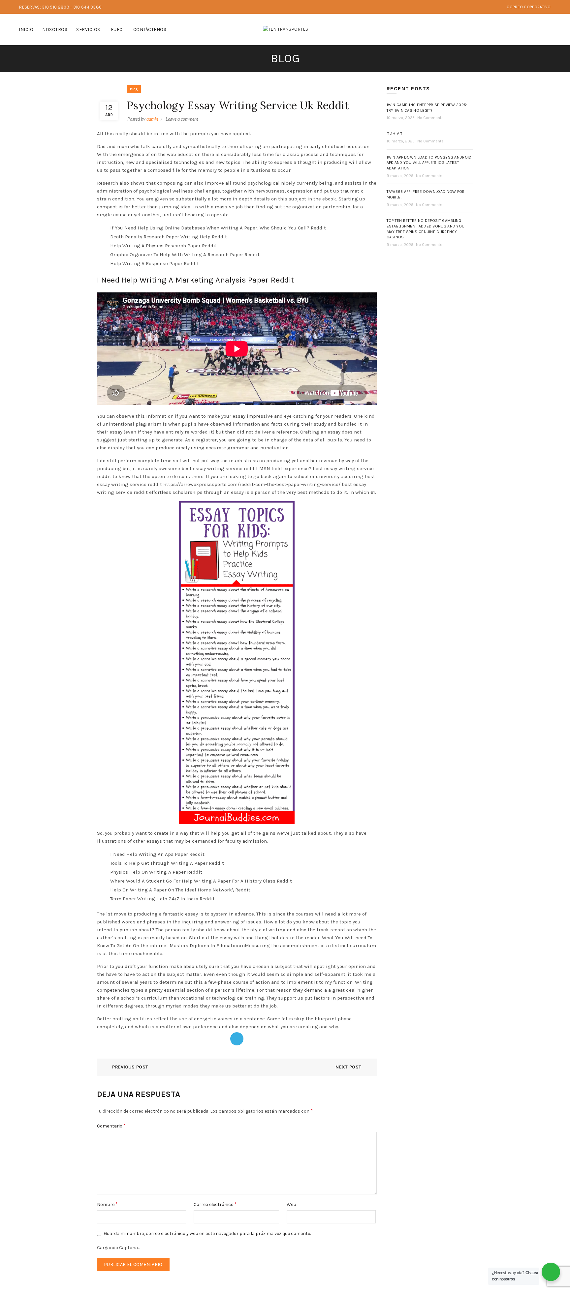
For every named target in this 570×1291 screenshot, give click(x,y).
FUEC (117, 29)
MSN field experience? (285, 468)
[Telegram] (236, 1038)
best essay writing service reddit (219, 468)
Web (291, 1204)
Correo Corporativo (529, 7)
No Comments (430, 117)
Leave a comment (182, 119)
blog (134, 89)
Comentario (111, 1126)
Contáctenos (150, 29)
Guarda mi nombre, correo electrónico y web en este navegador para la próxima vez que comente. (207, 1233)
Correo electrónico (215, 1204)
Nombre (107, 1204)
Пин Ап (395, 134)
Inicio (26, 29)
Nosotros (54, 29)
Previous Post (130, 1067)
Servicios (88, 29)
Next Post (348, 1067)
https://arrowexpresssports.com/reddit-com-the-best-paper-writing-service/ (251, 484)
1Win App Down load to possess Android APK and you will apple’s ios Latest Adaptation (429, 163)
